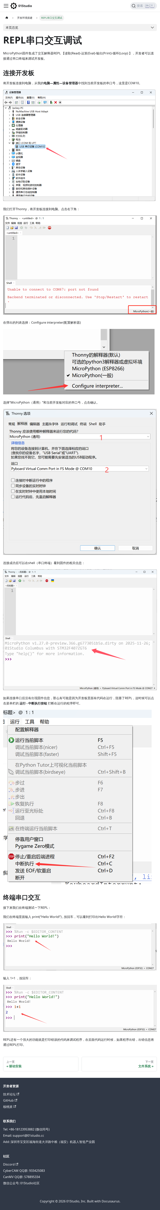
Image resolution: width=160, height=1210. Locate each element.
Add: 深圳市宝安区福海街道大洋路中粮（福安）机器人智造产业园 (49, 1142)
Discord (9, 1164)
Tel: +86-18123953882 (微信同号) (26, 1129)
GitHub (8, 1100)
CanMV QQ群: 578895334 (21, 1177)
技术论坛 (9, 1094)
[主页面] (7, 18)
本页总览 (12, 27)
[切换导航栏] (6, 6)
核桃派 (7, 1107)
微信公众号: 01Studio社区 (21, 1183)
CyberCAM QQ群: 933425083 (24, 1170)
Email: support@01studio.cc (23, 1135)
